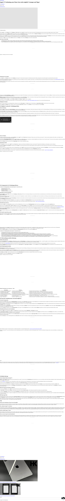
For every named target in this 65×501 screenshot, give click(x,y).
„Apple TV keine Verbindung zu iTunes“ (32, 100)
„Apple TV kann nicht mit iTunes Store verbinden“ (36, 328)
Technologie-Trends (2, 6)
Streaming (3, 381)
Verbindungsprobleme (57, 79)
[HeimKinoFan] (2, 0)
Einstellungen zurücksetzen (60, 206)
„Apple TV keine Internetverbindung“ (40, 201)
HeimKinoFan (2, 456)
